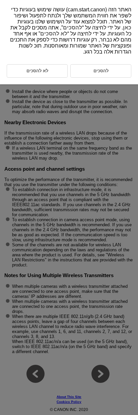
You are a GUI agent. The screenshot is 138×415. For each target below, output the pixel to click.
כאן (127, 27)
